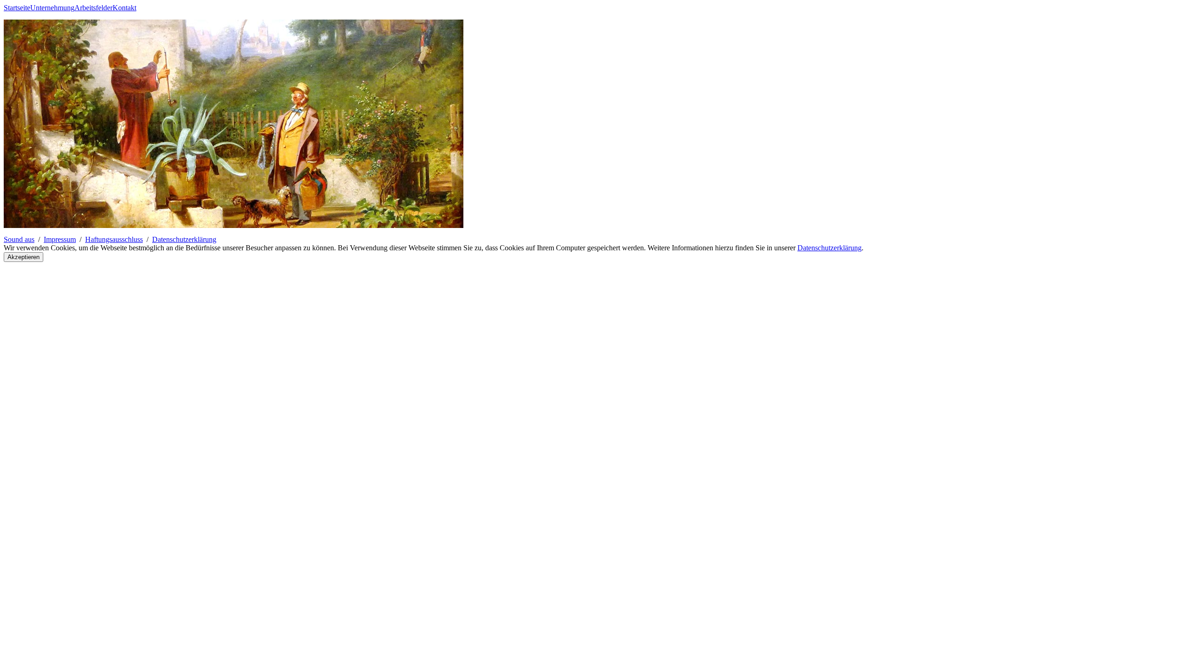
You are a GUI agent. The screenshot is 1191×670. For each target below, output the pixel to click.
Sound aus (19, 239)
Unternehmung (52, 8)
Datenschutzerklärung (184, 239)
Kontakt (124, 8)
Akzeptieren (23, 257)
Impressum (60, 239)
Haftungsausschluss (114, 239)
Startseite (17, 8)
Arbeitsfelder (93, 8)
